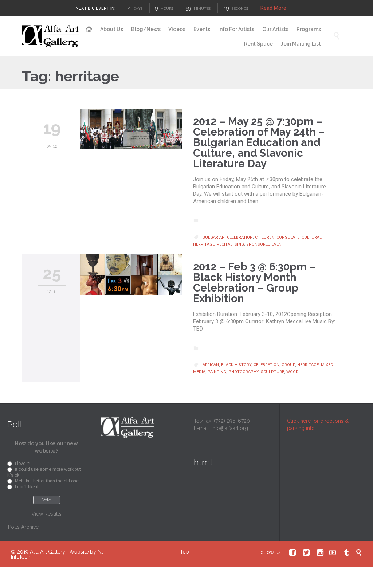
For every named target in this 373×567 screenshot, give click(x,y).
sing (239, 244)
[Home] (89, 29)
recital (224, 244)
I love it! (22, 463)
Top (184, 552)
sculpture (272, 371)
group (288, 365)
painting (217, 371)
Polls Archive (23, 527)
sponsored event (265, 244)
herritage (204, 244)
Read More (273, 8)
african (211, 365)
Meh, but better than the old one (47, 481)
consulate (287, 237)
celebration (240, 237)
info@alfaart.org (229, 428)
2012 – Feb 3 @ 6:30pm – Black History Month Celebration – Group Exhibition (254, 283)
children (264, 237)
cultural (312, 237)
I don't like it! (27, 486)
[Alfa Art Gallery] (51, 36)
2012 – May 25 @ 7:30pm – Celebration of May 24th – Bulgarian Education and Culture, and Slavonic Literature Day (259, 142)
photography (243, 371)
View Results (46, 514)
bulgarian (214, 237)
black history (236, 365)
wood (292, 371)
